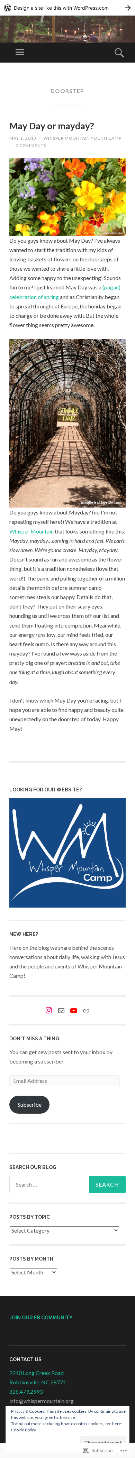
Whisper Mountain (31, 531)
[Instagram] (49, 1010)
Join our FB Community (41, 1317)
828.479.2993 (26, 1391)
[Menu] (19, 53)
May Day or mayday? (51, 125)
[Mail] (61, 1010)
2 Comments (31, 145)
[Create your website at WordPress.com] (67, 8)
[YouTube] (74, 1010)
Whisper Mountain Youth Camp (83, 138)
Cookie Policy (23, 1429)
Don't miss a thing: (35, 1038)
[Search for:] (67, 1184)
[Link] (86, 1010)
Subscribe (30, 1104)
